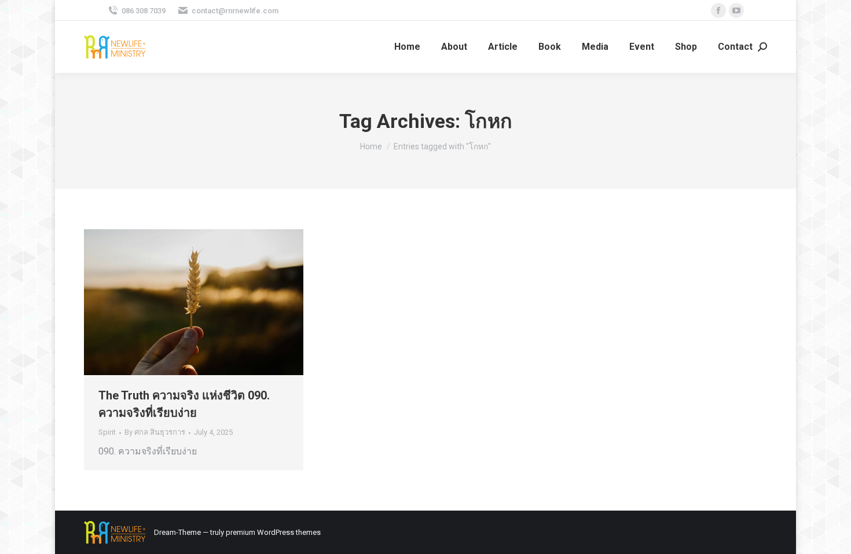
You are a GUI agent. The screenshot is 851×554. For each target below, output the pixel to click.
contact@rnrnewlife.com (235, 10)
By (154, 432)
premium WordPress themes (273, 532)
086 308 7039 (144, 10)
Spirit (107, 432)
